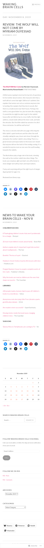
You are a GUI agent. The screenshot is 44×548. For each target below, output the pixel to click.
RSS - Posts (6, 476)
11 (11, 391)
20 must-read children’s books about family (17, 242)
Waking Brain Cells (13, 5)
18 (11, 395)
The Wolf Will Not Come (12, 87)
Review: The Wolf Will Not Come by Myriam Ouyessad (21, 28)
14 (27, 391)
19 (16, 395)
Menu (37, 4)
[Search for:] (13, 420)
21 (27, 395)
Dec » (8, 405)
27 (22, 399)
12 (16, 391)
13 (22, 391)
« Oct (4, 405)
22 (33, 395)
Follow (6, 458)
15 (33, 391)
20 (22, 395)
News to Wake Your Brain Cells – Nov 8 (18, 216)
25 (11, 399)
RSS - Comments (7, 480)
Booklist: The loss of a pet (11, 255)
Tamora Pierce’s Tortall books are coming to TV (19, 327)
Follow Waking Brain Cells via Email (21, 439)
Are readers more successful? (13, 307)
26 (16, 399)
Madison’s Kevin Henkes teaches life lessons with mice (22, 261)
